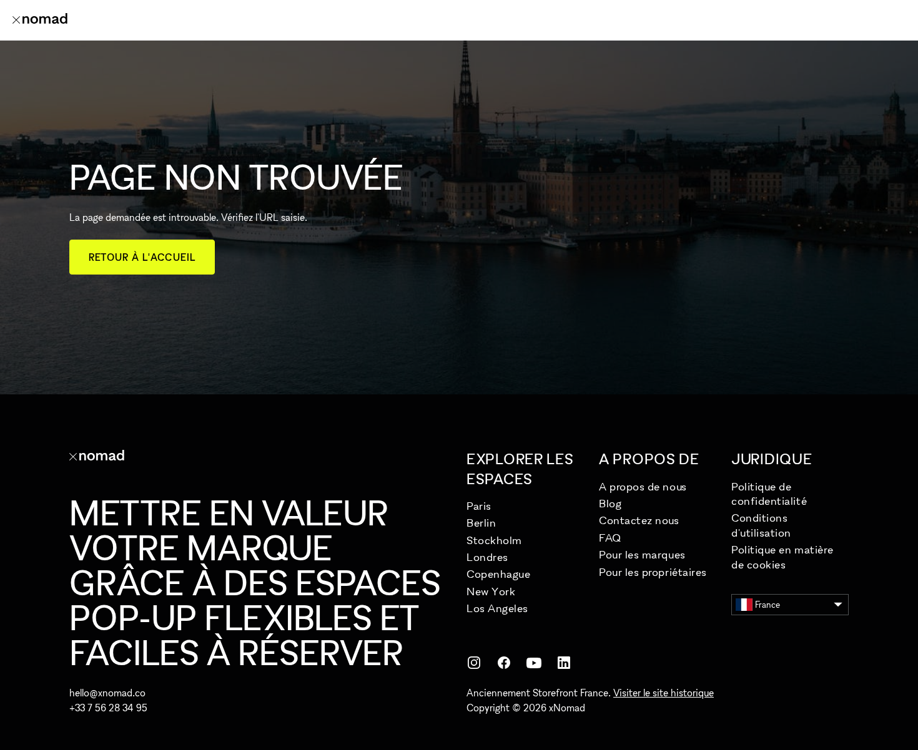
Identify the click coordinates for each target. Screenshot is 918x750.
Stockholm (494, 540)
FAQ (610, 537)
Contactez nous (639, 520)
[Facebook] (503, 662)
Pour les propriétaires (653, 571)
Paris (478, 505)
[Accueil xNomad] (40, 20)
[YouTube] (533, 662)
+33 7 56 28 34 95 (108, 707)
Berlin (481, 522)
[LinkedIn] (563, 662)
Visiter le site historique (663, 692)
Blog (610, 503)
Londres (487, 556)
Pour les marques (642, 554)
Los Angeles (497, 608)
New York (490, 591)
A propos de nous (643, 486)
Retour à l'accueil (142, 257)
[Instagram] (473, 662)
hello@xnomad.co (107, 692)
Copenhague (498, 573)
